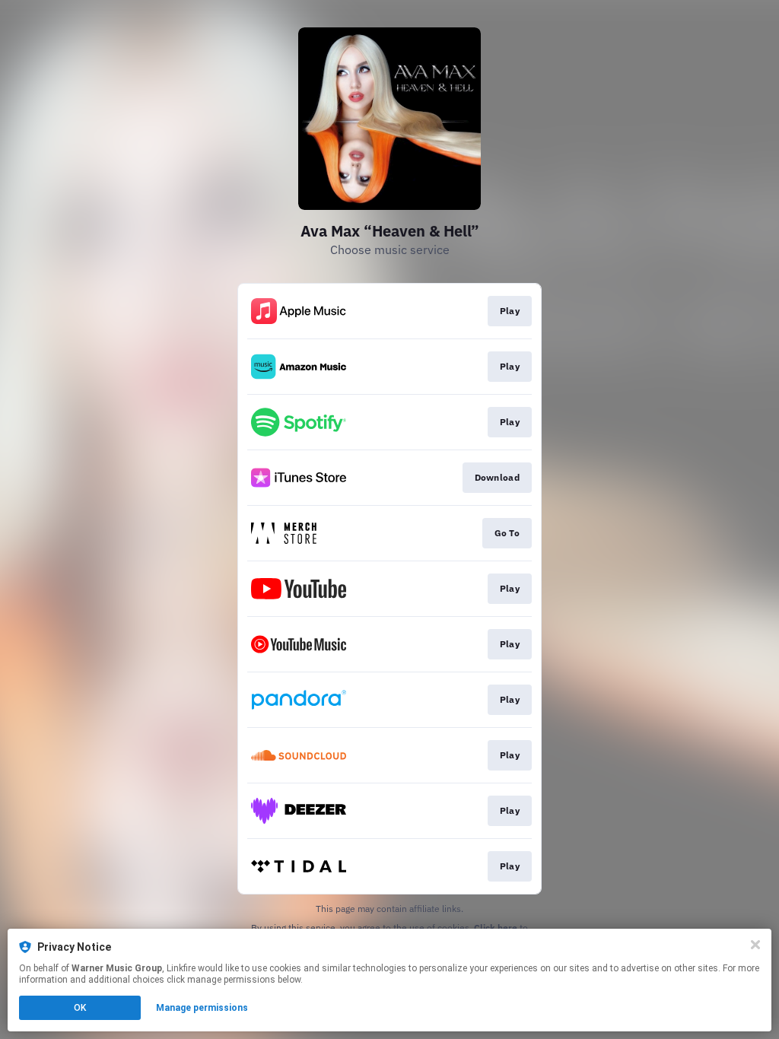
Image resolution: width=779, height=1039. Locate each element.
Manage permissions (202, 1007)
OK (80, 1007)
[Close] (755, 945)
